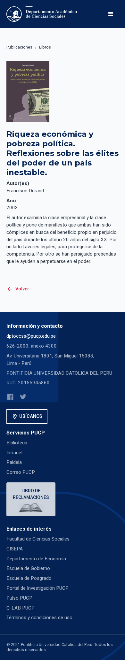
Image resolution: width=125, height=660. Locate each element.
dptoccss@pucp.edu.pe (31, 336)
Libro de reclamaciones (31, 494)
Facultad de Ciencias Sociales (38, 539)
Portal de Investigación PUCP (37, 588)
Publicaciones (19, 47)
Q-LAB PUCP (20, 608)
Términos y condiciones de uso (39, 617)
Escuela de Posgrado (29, 578)
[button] (111, 14)
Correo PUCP (20, 472)
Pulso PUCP (19, 598)
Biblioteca (16, 443)
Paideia (14, 462)
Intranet (14, 453)
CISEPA (14, 549)
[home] (42, 14)
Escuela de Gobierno (28, 568)
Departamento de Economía (36, 559)
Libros (45, 47)
